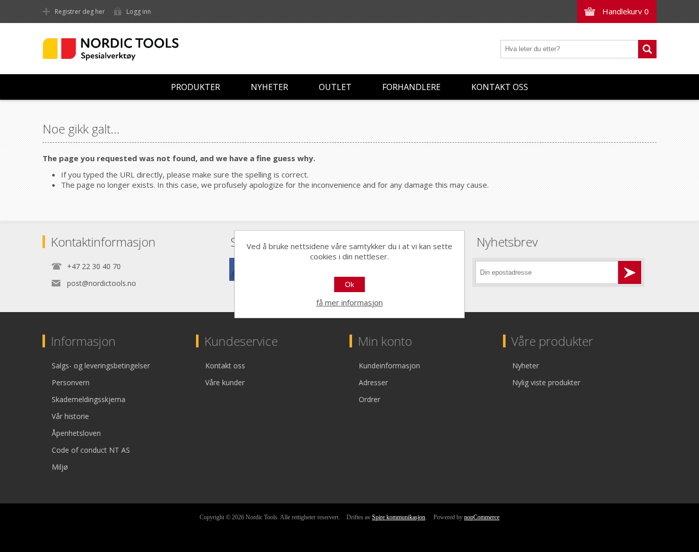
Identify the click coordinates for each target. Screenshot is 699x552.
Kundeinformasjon (389, 365)
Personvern (71, 382)
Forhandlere (411, 87)
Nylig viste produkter (546, 382)
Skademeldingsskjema (88, 399)
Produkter (195, 87)
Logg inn (138, 11)
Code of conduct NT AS (91, 450)
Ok (349, 284)
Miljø (60, 467)
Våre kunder (225, 382)
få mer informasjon (349, 302)
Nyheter (269, 87)
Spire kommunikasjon (398, 517)
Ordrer (369, 399)
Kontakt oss (499, 87)
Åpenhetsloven (76, 433)
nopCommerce (481, 517)
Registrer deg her (80, 11)
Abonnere (629, 272)
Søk (647, 49)
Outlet (335, 87)
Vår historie (70, 416)
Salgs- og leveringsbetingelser (101, 365)
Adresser (373, 382)
